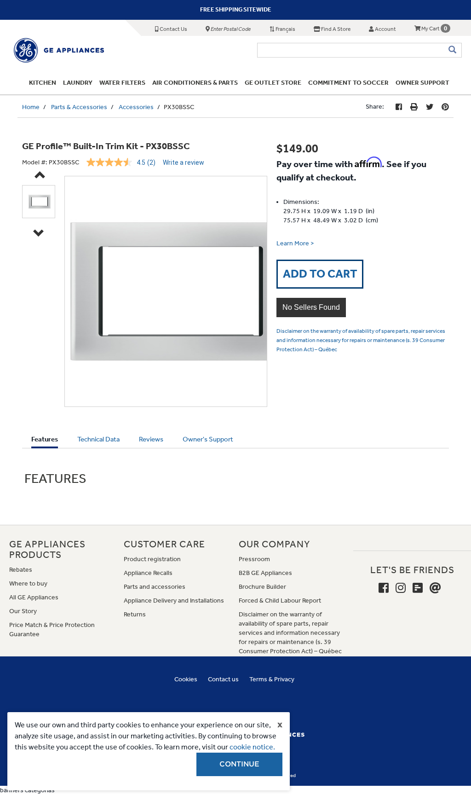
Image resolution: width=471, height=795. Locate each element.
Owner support (422, 83)
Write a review (183, 162)
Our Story (23, 611)
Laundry (77, 83)
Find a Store (335, 29)
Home (31, 107)
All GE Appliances (33, 597)
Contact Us (173, 29)
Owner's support (208, 439)
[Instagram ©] (401, 588)
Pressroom (254, 559)
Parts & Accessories (79, 107)
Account (385, 29)
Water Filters (122, 83)
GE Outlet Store (273, 83)
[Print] (414, 107)
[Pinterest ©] (445, 107)
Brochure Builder (262, 587)
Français (285, 29)
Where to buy (28, 583)
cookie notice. (252, 747)
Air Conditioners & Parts (195, 83)
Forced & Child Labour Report (280, 600)
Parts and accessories (154, 587)
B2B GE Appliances (265, 573)
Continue (239, 764)
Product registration (152, 559)
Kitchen (42, 83)
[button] (311, 307)
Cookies (185, 679)
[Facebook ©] (399, 107)
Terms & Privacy (271, 679)
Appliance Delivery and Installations (174, 600)
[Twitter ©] (429, 107)
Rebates (20, 570)
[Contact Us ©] (435, 588)
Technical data (98, 439)
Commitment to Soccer (348, 83)
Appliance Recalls (148, 573)
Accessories (136, 107)
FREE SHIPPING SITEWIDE (235, 9)
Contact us (223, 679)
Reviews (151, 439)
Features (44, 441)
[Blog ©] (418, 588)
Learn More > (295, 243)
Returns (135, 614)
